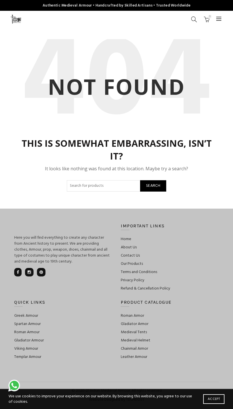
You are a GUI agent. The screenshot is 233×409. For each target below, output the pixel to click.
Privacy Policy (132, 280)
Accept (214, 399)
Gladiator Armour (29, 340)
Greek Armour (26, 315)
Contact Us (130, 255)
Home (126, 239)
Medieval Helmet (135, 340)
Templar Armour (27, 357)
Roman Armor (132, 315)
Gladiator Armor (134, 324)
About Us (129, 247)
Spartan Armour (27, 324)
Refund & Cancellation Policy (145, 288)
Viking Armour (26, 348)
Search (153, 186)
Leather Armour (134, 357)
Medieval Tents (134, 332)
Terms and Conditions (139, 272)
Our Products (132, 264)
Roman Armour (26, 332)
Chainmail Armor (134, 348)
